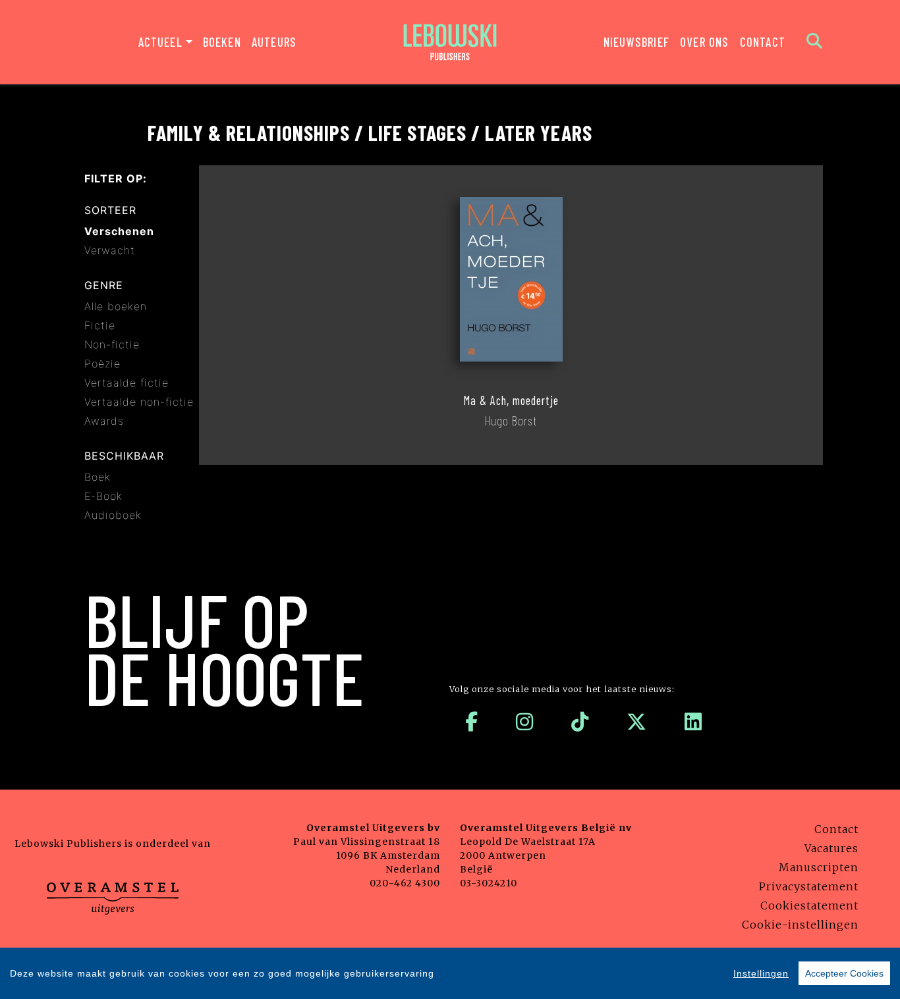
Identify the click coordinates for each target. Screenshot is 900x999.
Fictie (99, 325)
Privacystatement (808, 886)
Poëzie (102, 363)
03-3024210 (488, 883)
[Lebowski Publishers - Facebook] (471, 722)
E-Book (103, 495)
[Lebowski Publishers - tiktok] (580, 722)
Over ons (704, 41)
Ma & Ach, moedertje (511, 400)
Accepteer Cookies (844, 973)
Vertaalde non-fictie (139, 401)
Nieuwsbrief (636, 41)
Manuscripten (818, 867)
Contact (762, 41)
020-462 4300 (405, 883)
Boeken (222, 41)
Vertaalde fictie (126, 382)
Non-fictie (112, 344)
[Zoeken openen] (814, 42)
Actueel (160, 41)
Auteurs (274, 41)
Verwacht (109, 250)
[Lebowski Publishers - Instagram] (524, 722)
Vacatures (831, 848)
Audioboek (113, 515)
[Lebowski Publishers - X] (637, 722)
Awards (104, 420)
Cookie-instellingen (800, 924)
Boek (97, 476)
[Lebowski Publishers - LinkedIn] (693, 722)
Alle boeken (115, 306)
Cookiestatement (809, 905)
